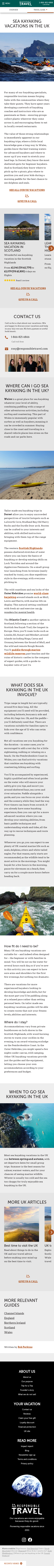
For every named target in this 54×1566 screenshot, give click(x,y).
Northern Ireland (14, 1322)
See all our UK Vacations (27, 190)
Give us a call (27, 201)
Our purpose (27, 1381)
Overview (13, 10)
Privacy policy (27, 1464)
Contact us (27, 1409)
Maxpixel (22, 1551)
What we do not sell (27, 1394)
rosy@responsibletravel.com (29, 348)
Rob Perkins (25, 1347)
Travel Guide (40, 10)
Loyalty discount (27, 1423)
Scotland (9, 1327)
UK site (27, 1431)
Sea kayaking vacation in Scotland (14, 247)
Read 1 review (22, 280)
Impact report (27, 1446)
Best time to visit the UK (21, 1245)
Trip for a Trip (27, 1386)
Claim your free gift (27, 1418)
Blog (27, 1451)
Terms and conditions (27, 1459)
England (9, 1318)
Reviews (27, 1414)
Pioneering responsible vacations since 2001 (27, 1528)
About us (27, 1377)
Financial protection (27, 1427)
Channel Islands (14, 1313)
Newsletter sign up (27, 1455)
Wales (8, 1332)
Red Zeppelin (32, 1548)
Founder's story (27, 1390)
